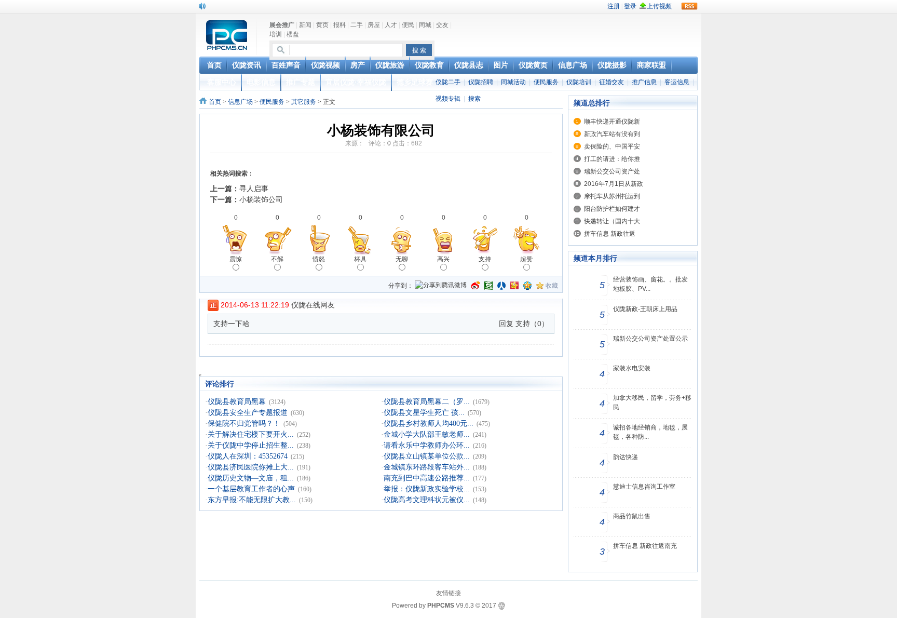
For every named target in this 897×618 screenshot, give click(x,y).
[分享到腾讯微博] (441, 285)
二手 (356, 25)
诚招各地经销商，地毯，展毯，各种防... (650, 432)
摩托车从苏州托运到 (612, 196)
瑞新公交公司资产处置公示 (650, 338)
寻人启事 (253, 188)
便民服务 (546, 82)
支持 (485, 259)
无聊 (402, 259)
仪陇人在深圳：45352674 (248, 456)
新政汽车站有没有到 (612, 134)
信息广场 (240, 101)
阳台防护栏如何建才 (612, 208)
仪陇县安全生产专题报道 (248, 413)
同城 (425, 25)
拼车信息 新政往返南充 (645, 545)
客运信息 (676, 82)
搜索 (474, 98)
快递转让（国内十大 (612, 221)
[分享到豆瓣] (488, 285)
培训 (275, 34)
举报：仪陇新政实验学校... (427, 489)
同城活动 (513, 82)
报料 (339, 25)
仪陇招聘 (480, 82)
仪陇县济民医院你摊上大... (251, 467)
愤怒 (318, 259)
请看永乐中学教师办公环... (427, 445)
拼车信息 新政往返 (609, 233)
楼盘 (293, 34)
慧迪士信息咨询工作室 (644, 486)
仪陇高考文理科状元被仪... (427, 500)
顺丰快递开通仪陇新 (612, 121)
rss (689, 6)
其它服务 (303, 101)
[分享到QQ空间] (527, 285)
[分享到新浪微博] (475, 285)
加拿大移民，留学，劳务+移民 (652, 402)
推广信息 (644, 82)
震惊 (235, 259)
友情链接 (448, 593)
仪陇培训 (578, 82)
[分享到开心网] (514, 285)
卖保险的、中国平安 (612, 146)
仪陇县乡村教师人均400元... (428, 423)
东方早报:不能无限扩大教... (252, 500)
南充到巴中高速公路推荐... (427, 478)
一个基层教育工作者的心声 (251, 489)
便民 (408, 25)
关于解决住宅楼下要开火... (251, 434)
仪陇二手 (448, 82)
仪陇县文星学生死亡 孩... (424, 413)
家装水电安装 (631, 368)
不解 (277, 259)
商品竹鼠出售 (631, 516)
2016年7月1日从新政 (613, 183)
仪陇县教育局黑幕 (237, 402)
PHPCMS (440, 605)
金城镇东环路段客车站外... (427, 467)
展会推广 (281, 25)
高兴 (443, 259)
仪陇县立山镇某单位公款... (427, 456)
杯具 (360, 259)
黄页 (322, 25)
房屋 (374, 25)
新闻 (305, 25)
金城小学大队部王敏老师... (427, 434)
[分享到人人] (501, 285)
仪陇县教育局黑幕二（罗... (427, 402)
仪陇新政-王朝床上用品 (645, 309)
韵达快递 (625, 457)
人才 (391, 25)
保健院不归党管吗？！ (244, 423)
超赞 (526, 259)
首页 (215, 101)
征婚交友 (611, 82)
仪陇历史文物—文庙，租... (251, 478)
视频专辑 (448, 98)
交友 (442, 25)
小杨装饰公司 (261, 199)
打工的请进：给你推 (612, 159)
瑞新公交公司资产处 (612, 171)
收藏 (552, 285)
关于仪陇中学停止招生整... (251, 445)
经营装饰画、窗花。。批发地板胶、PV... (650, 284)
